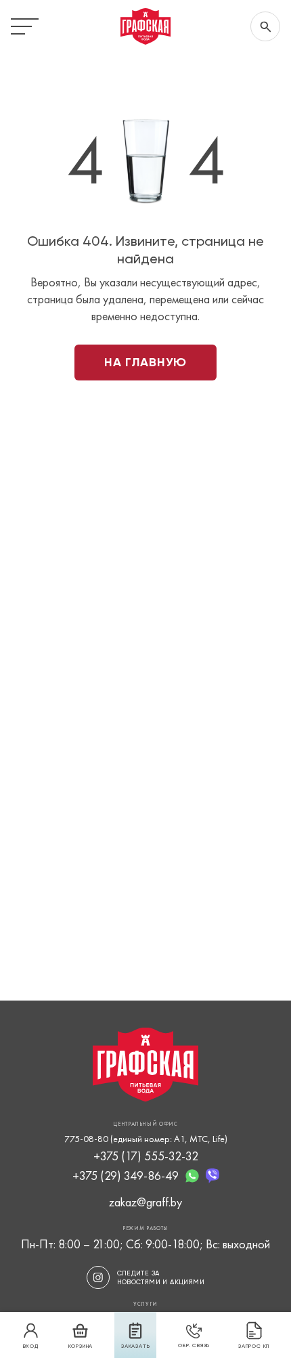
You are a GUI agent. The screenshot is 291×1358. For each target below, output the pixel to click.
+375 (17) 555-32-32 (145, 1156)
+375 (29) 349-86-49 (125, 1175)
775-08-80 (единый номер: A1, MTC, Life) (145, 1139)
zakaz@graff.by (145, 1202)
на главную (145, 362)
